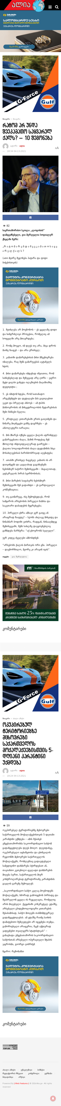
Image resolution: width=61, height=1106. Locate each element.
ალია (22, 146)
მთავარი (6, 119)
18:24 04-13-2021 (16, 776)
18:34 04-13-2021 (16, 151)
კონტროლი (33, 1073)
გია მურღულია (19, 556)
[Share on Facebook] (30, 217)
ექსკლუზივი (26, 1070)
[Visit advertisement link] (30, 86)
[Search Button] (56, 7)
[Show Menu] (50, 7)
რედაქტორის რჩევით (13, 1073)
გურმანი (48, 1073)
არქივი (21, 1077)
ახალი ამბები (18, 718)
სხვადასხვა (8, 1077)
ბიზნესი (41, 1070)
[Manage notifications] (53, 1098)
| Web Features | (21, 1083)
